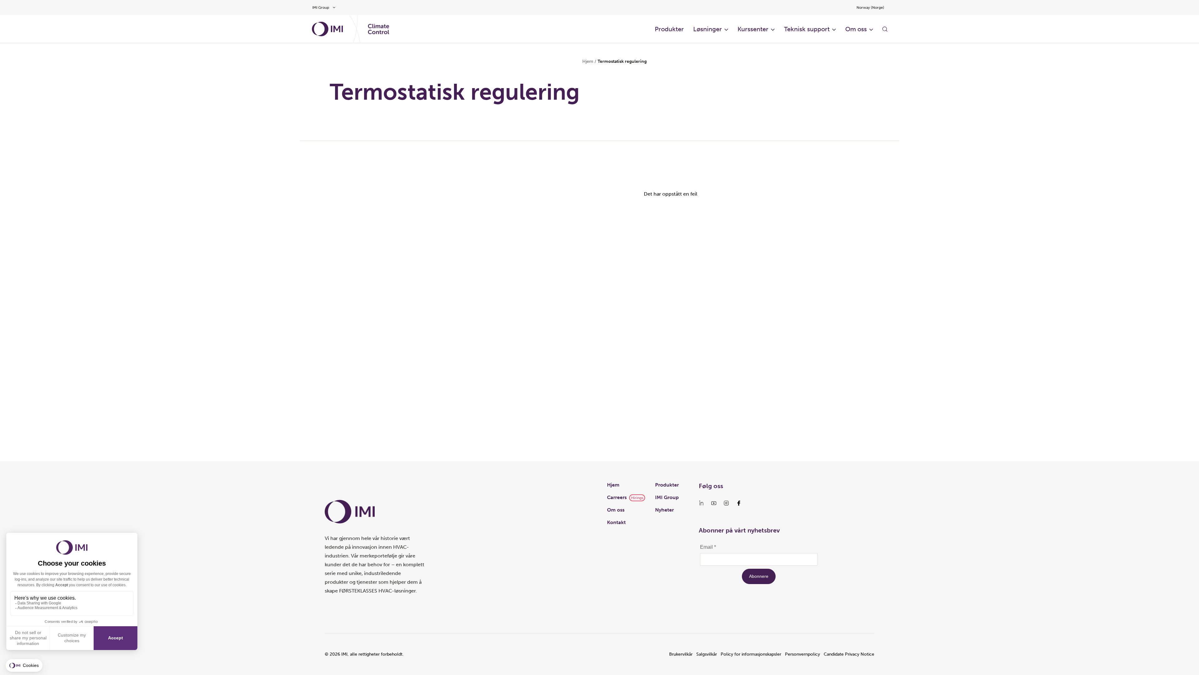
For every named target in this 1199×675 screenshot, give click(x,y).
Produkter (669, 29)
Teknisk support (807, 29)
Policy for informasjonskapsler (751, 654)
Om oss (856, 29)
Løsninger (707, 29)
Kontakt (616, 522)
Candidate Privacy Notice (849, 654)
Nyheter (664, 510)
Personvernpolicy (802, 654)
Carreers (617, 497)
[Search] (884, 29)
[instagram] (726, 503)
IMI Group (667, 497)
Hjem (587, 61)
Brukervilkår (681, 654)
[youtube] (713, 503)
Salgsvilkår (706, 654)
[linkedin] (701, 503)
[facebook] (738, 503)
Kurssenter (753, 29)
